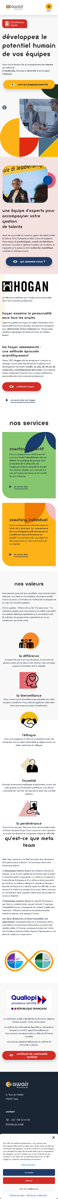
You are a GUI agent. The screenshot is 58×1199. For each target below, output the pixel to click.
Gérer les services (28, 1164)
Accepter (29, 1172)
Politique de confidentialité (36, 1195)
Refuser (29, 1180)
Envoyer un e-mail (14, 1124)
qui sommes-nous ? (32, 261)
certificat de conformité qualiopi (32, 1055)
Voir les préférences (29, 1189)
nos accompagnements (33, 84)
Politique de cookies (17, 1195)
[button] (53, 1137)
